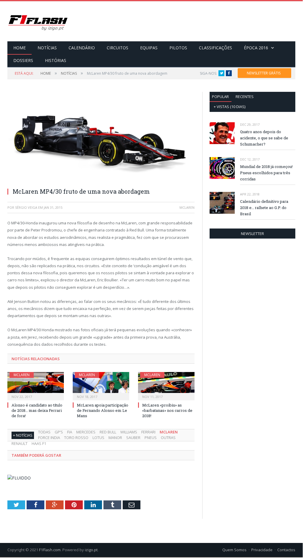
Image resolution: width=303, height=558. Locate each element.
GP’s (59, 432)
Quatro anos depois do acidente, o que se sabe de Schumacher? (264, 138)
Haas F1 (39, 443)
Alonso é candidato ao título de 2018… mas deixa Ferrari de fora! (37, 410)
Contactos (286, 549)
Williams (128, 432)
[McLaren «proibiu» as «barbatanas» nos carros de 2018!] (166, 385)
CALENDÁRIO (82, 47)
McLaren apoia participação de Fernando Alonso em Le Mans (102, 410)
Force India (49, 437)
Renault (19, 443)
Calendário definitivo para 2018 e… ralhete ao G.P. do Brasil (264, 207)
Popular (220, 96)
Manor (115, 437)
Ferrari (148, 432)
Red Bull (108, 432)
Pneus (151, 437)
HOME (19, 47)
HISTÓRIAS (55, 60)
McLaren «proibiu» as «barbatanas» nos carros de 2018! (167, 410)
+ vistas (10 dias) (229, 106)
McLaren (22, 374)
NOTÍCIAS (47, 47)
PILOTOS (178, 47)
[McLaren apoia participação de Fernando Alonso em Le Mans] (101, 385)
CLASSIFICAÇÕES (215, 47)
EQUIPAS (149, 47)
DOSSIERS (23, 60)
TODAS (44, 432)
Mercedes (85, 432)
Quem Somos (234, 549)
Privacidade (262, 549)
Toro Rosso (76, 437)
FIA (69, 432)
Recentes (245, 96)
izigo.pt (91, 549)
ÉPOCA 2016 (256, 47)
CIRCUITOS (117, 47)
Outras (168, 437)
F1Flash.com (50, 549)
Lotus (98, 437)
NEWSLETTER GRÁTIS (264, 73)
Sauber (133, 437)
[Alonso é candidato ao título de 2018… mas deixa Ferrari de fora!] (35, 385)
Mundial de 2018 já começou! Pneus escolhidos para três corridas (266, 173)
